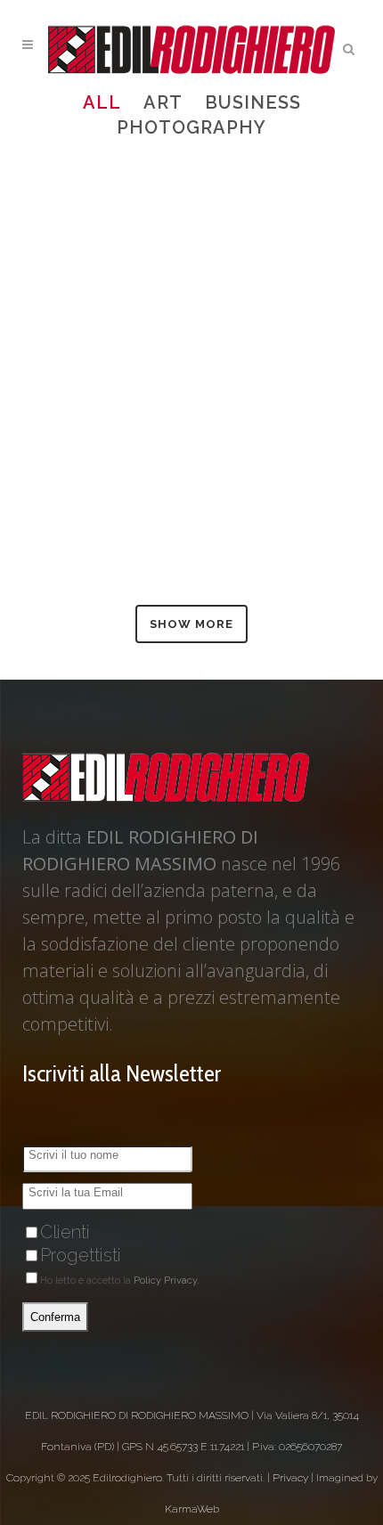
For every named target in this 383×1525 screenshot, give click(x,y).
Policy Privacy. (167, 1280)
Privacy (290, 1478)
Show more (191, 624)
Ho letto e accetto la (120, 1280)
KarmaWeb (192, 1509)
